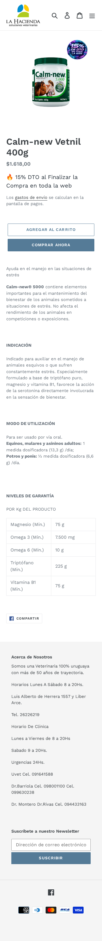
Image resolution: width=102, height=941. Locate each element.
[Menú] (92, 15)
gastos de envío (31, 197)
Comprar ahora (51, 245)
